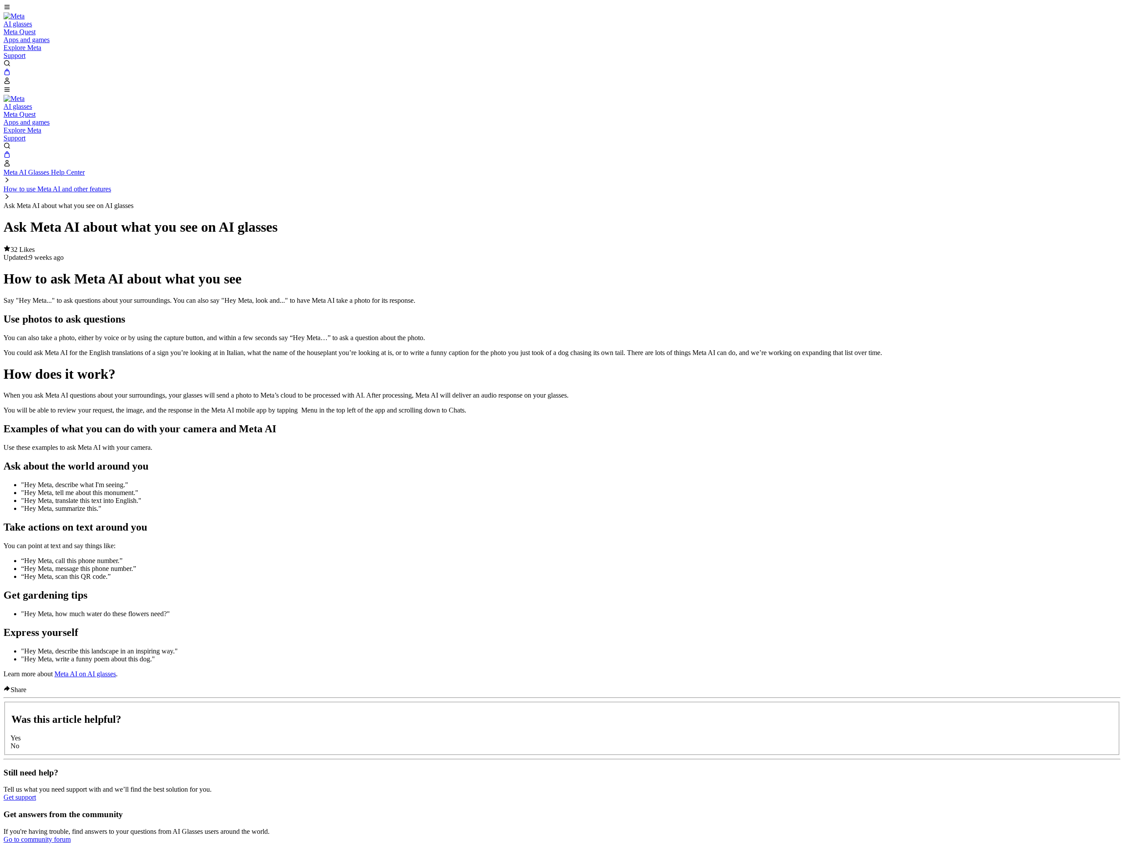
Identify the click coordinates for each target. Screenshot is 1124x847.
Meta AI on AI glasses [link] (85, 674)
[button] (562, 8)
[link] (14, 16)
